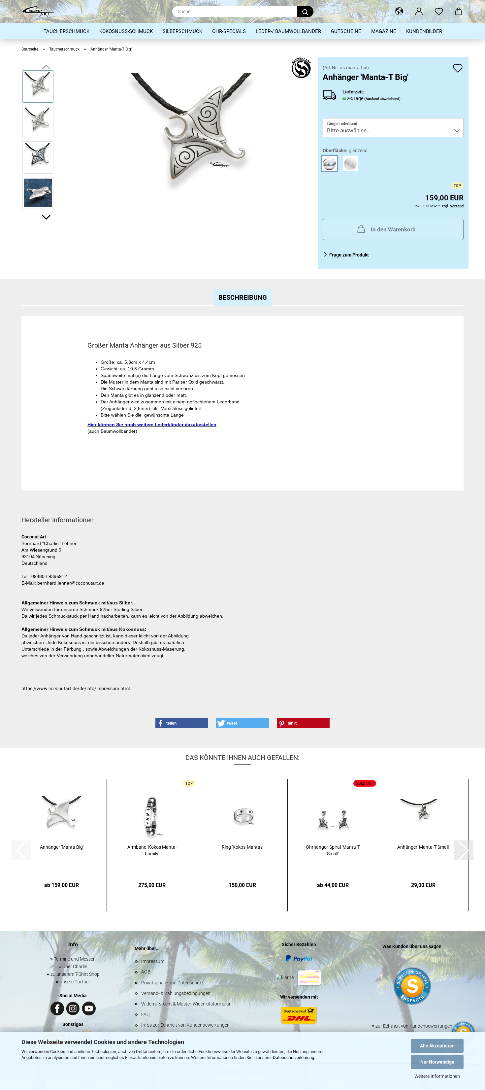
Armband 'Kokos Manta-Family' (152, 850)
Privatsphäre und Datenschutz (172, 982)
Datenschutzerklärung (293, 1057)
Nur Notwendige (437, 1062)
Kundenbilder (424, 31)
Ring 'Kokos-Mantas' (242, 847)
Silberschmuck (182, 31)
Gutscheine (346, 31)
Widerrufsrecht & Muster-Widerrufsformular (186, 1003)
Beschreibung (242, 297)
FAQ (145, 1014)
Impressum (152, 961)
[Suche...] (305, 11)
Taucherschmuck (66, 31)
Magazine (383, 31)
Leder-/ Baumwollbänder (288, 31)
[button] (399, 11)
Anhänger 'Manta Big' (61, 847)
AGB (145, 971)
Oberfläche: (345, 150)
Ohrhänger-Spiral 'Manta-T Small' (333, 850)
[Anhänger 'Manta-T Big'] (194, 139)
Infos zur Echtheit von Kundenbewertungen (185, 1025)
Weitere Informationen (437, 1076)
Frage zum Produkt (349, 254)
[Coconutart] (40, 11)
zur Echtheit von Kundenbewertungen (412, 1026)
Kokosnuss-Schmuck (126, 31)
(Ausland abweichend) (382, 99)
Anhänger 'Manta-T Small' (423, 847)
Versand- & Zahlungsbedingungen (175, 993)
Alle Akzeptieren (437, 1045)
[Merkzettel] (439, 11)
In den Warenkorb (393, 229)
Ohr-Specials (229, 31)
